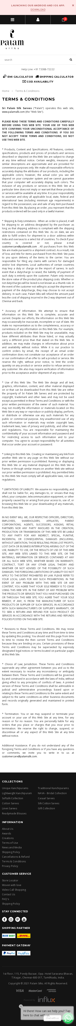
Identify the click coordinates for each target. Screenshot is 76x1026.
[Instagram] (11, 919)
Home (5, 91)
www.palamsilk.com (13, 112)
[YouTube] (24, 919)
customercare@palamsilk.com (19, 246)
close (73, 5)
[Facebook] (4, 919)
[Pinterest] (17, 919)
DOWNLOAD (38, 9)
